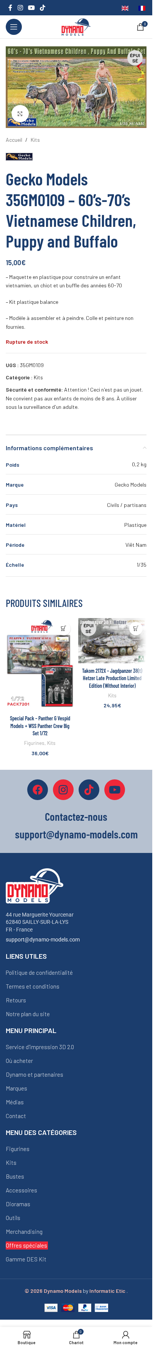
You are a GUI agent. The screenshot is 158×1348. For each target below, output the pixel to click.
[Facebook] (37, 789)
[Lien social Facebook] (10, 7)
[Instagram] (63, 789)
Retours (16, 1000)
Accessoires (21, 1190)
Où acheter (19, 1060)
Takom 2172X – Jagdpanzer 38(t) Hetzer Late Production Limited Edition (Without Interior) (112, 678)
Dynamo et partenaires (34, 1074)
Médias (15, 1102)
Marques (16, 1088)
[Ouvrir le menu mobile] (14, 26)
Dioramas (18, 1203)
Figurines (34, 743)
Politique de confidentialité (39, 972)
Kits (35, 139)
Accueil (14, 139)
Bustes (15, 1176)
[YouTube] (114, 789)
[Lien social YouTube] (31, 7)
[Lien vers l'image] (34, 885)
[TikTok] (89, 789)
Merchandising (24, 1231)
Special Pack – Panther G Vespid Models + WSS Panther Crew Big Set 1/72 (40, 725)
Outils (13, 1217)
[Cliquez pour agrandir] (20, 113)
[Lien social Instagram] (20, 7)
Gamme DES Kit (26, 1259)
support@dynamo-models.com (43, 939)
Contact (16, 1115)
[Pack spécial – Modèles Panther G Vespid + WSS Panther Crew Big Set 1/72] (40, 664)
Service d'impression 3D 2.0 (40, 1046)
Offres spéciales (26, 1245)
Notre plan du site (28, 1013)
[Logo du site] (76, 26)
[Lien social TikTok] (43, 7)
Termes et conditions (32, 986)
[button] (64, 628)
